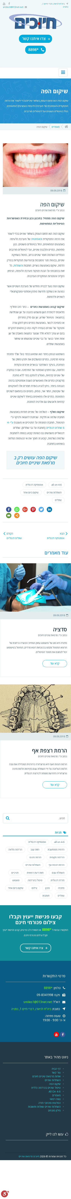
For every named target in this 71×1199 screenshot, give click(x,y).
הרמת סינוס (35, 857)
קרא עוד (54, 663)
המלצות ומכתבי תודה (49, 1103)
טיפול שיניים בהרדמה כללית (46, 1087)
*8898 (34, 49)
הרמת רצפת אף (49, 750)
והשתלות (18, 265)
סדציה (60, 629)
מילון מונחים (54, 1110)
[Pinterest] (33, 509)
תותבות (45, 895)
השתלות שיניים (54, 492)
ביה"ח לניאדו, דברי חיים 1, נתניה (31, 1009)
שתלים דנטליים (54, 427)
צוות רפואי (55, 1099)
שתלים (58, 500)
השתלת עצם (58, 872)
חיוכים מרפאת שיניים (29, 1156)
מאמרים (56, 127)
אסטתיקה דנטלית (34, 484)
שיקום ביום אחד (30, 492)
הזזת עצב (34, 849)
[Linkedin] (49, 509)
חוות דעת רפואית (35, 872)
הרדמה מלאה (15, 849)
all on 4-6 (56, 484)
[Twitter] (41, 509)
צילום (34, 888)
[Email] (8, 515)
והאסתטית (36, 239)
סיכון (47, 888)
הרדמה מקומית (57, 857)
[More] (17, 515)
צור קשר (56, 1072)
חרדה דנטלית (57, 880)
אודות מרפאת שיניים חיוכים (46, 1076)
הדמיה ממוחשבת (56, 849)
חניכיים (15, 872)
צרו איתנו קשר (36, 39)
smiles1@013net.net (13, 6)
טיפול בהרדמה (35, 880)
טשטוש (16, 880)
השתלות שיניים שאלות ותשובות (44, 1106)
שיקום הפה (55, 1084)
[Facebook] (8, 509)
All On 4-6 (55, 1091)
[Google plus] (25, 509)
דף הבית (56, 1068)
